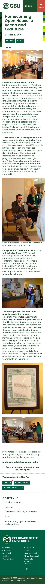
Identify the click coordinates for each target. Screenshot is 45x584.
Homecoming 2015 (13, 488)
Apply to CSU (29, 547)
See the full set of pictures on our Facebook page (22, 468)
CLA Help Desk (8, 559)
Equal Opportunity (31, 553)
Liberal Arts (6, 547)
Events (10, 40)
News (20, 40)
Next (7, 516)
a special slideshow (29, 114)
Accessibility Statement (29, 560)
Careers (27, 550)
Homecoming (22, 482)
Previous (9, 507)
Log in (26, 569)
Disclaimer (28, 563)
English (28, 6)
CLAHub (5, 556)
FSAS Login (6, 550)
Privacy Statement (31, 556)
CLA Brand (6, 553)
